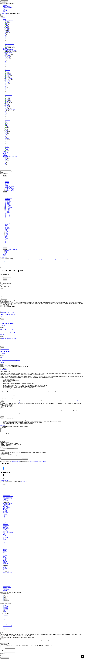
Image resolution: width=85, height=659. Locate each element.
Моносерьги (5, 563)
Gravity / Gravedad (8, 198)
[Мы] (3, 475)
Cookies (4, 619)
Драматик (7, 239)
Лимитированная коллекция (10, 193)
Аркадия (4, 166)
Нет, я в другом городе (10, 3)
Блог (4, 8)
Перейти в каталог (4, 480)
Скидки (4, 165)
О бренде (63, 259)
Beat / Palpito (7, 200)
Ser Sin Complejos (8, 207)
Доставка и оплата (6, 6)
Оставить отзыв (3, 369)
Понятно (2, 402)
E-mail (1, 447)
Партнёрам (5, 9)
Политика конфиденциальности (9, 620)
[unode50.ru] (4, 261)
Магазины (5, 5)
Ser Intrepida (7, 210)
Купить (2, 318)
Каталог (4, 19)
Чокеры (4, 559)
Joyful (6, 225)
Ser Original (7, 216)
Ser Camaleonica (8, 218)
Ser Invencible (7, 203)
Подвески (7, 183)
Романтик (7, 241)
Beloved (6, 236)
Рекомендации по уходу (5, 371)
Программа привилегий (7, 7)
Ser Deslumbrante (8, 215)
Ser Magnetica (7, 212)
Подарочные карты (32, 259)
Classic (6, 238)
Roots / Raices (7, 199)
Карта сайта (5, 621)
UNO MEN (7, 227)
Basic (6, 213)
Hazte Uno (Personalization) (10, 223)
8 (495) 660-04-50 (3, 13)
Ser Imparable (7, 204)
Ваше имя (3, 649)
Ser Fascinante (7, 206)
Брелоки (6, 185)
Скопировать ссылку (6, 277)
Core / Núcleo (7, 197)
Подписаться (25, 458)
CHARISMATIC (8, 221)
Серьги (6, 180)
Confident (7, 233)
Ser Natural (7, 211)
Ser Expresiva (7, 208)
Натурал (6, 240)
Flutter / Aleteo (8, 195)
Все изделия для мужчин (8, 156)
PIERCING (7, 237)
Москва (8, 482)
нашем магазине (56, 415)
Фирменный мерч (8, 187)
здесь (20, 402)
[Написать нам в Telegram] (3, 466)
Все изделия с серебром (9, 189)
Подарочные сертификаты (10, 188)
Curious (6, 234)
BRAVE (6, 230)
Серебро (4, 153)
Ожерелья (7, 181)
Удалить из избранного (5, 657)
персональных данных (16, 452)
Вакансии (5, 10)
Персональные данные (7, 626)
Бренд (4, 11)
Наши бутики (5, 615)
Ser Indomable (7, 214)
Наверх (2, 592)
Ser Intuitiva (7, 202)
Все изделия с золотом (9, 190)
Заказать (2, 450)
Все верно (3, 3)
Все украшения (6, 20)
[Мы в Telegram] (3, 477)
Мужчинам (5, 155)
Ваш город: (4, 1)
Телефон (2, 651)
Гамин (6, 242)
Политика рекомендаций (8, 625)
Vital (6, 229)
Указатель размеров (45, 259)
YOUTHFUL (7, 228)
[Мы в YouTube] (3, 478)
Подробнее (2, 425)
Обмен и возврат (15, 259)
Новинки (4, 151)
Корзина (3, 17)
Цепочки (7, 182)
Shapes (6, 224)
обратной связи (79, 415)
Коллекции (5, 48)
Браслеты (7, 177)
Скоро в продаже (4, 300)
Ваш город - (4, 173)
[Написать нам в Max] (3, 469)
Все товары (5, 555)
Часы (6, 184)
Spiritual (6, 226)
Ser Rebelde (7, 220)
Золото (4, 154)
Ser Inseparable (8, 201)
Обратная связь (52, 259)
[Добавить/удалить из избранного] (0, 282)
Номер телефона (3, 449)
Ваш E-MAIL (3, 642)
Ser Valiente (7, 209)
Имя (1, 446)
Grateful (6, 231)
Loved (6, 235)
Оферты (44, 452)
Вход (2, 15)
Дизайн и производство (70, 259)
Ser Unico (7, 219)
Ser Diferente (7, 217)
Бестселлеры (5, 152)
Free (6, 232)
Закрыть (2, 638)
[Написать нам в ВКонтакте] (3, 468)
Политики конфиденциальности (35, 452)
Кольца (6, 178)
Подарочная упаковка (9, 186)
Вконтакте (5, 280)
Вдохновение (5, 575)
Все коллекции (6, 49)
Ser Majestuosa (8, 205)
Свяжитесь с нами (6, 617)
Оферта (4, 618)
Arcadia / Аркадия (8, 194)
